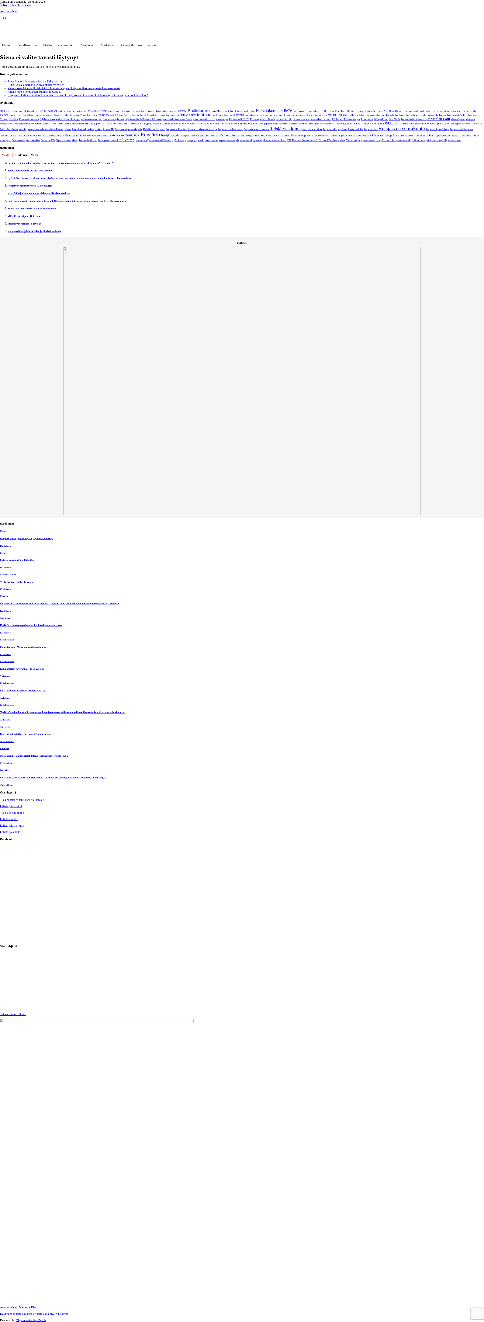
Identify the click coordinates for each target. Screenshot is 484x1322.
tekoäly (75, 140)
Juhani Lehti (289, 115)
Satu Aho (400, 135)
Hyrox (398, 111)
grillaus (252, 111)
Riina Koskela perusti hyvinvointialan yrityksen (36, 84)
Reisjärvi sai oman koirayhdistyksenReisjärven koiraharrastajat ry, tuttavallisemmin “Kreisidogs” (60, 163)
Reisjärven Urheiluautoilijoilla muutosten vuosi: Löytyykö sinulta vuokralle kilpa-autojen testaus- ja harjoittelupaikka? (78, 95)
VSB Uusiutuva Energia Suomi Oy (303, 140)
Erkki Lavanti (212, 110)
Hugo (391, 111)
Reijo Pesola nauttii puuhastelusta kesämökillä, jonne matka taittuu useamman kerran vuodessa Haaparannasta (67, 201)
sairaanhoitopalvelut (362, 135)
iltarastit (4, 114)
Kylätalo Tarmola (267, 119)
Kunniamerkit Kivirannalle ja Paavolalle (30, 170)
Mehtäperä (470, 119)
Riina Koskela (267, 135)
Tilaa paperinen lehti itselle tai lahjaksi (22, 799)
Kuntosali (254, 119)
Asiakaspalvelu (9, 11)
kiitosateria (34, 119)
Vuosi (34, 155)
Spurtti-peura (458, 135)
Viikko (6, 155)
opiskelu (253, 123)
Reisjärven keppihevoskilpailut (128, 129)
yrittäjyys (431, 140)
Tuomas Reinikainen (88, 140)
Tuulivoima (125, 140)
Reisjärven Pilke (355, 129)
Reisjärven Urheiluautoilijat (24, 135)
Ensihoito (195, 110)
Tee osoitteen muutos (12, 812)
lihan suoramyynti (352, 119)
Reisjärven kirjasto (154, 129)
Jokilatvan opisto (186, 114)
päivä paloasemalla (35, 129)
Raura (75, 129)
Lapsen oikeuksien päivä (320, 119)
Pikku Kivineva (397, 123)
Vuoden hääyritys (354, 140)
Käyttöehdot (7, 1313)
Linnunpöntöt (367, 119)
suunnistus (33, 140)
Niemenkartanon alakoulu (168, 123)
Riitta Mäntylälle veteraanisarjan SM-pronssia (35, 81)
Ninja (245, 123)
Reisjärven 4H (105, 129)
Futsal (245, 111)
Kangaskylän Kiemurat (375, 115)
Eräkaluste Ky (226, 111)
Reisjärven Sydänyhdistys (437, 129)
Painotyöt (152, 45)
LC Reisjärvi (338, 119)
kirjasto (56, 119)
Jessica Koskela (124, 115)
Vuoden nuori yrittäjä (372, 140)
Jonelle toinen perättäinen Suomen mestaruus (34, 91)
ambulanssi (36, 111)
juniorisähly (301, 115)
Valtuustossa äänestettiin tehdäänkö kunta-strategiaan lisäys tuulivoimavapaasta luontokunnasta (64, 88)
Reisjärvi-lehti (171, 135)
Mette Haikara (49, 123)
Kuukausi (20, 155)
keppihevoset (453, 115)
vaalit (201, 140)
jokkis (201, 115)
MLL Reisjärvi (93, 123)
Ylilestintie (418, 140)
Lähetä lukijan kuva (12, 825)
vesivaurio (257, 140)
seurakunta (421, 135)
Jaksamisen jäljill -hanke (65, 115)
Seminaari (409, 135)
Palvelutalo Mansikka (288, 123)
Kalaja (361, 115)
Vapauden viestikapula (229, 140)
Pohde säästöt (470, 123)
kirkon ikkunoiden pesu (91, 119)
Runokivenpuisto (301, 135)
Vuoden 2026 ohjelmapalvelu (332, 140)
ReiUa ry (215, 135)
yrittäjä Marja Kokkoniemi (449, 140)
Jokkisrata (210, 115)
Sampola (390, 135)
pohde (441, 123)
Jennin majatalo (107, 114)
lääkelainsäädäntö (409, 119)
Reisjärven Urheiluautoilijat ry (51, 135)
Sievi (431, 135)
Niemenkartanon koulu (198, 123)
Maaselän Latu (438, 119)
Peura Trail (360, 123)
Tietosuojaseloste (26, 1313)
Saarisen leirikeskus (321, 135)
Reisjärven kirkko (174, 129)
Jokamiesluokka (139, 115)
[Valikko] (4, 23)
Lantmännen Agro (301, 119)
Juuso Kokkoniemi (315, 115)
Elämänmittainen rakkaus (166, 111)
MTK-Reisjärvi (109, 123)
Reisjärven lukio (312, 129)
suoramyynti (5, 140)
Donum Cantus (114, 111)
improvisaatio (16, 115)
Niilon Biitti (236, 123)
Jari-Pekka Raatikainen (86, 115)
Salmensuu (378, 135)
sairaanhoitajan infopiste (341, 135)
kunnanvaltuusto (204, 119)
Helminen (351, 111)
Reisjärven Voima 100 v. (98, 135)
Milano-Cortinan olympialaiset (70, 123)
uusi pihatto (192, 140)
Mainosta (24, 1307)
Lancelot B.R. (284, 119)
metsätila (38, 123)
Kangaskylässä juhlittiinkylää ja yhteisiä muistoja (34, 231)
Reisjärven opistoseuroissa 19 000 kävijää (30, 185)
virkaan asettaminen (274, 140)
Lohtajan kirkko (381, 119)
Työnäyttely (179, 140)
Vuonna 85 (404, 140)
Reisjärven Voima (75, 135)
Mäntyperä (146, 123)
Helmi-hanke (341, 111)
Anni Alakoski (49, 110)
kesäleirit (14, 119)
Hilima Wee (371, 111)
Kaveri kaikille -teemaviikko (425, 115)
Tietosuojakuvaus (46, 1313)
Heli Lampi (329, 111)
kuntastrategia (222, 119)
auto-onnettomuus (67, 111)
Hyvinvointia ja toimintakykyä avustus (419, 111)
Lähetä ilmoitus (131, 45)
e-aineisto (136, 111)
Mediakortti (109, 45)
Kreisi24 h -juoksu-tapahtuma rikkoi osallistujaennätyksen (39, 193)
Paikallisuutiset (26, 45)
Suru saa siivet (18, 140)
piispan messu (375, 123)
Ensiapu (182, 110)
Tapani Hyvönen (63, 140)
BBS (104, 110)
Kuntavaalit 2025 (239, 119)
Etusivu (7, 45)
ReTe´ (257, 135)
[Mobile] (4, 31)
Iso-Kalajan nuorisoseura (34, 115)
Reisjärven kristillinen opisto (230, 129)
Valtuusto (211, 140)
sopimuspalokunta (443, 135)
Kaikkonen (353, 115)
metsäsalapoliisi (7, 123)
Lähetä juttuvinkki (11, 806)
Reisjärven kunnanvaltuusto (256, 129)
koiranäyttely (123, 119)
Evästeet (63, 1313)
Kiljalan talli (45, 119)
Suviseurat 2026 (48, 140)
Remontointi (228, 135)
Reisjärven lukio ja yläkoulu (335, 129)
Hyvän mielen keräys (446, 111)
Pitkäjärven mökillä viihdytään (24, 223)
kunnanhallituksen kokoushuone (177, 119)
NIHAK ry (225, 123)
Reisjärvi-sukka (203, 135)
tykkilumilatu (141, 140)
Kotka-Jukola (136, 119)
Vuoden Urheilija (390, 140)
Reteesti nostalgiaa (245, 135)
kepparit (442, 115)
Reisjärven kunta (285, 128)
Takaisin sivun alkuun (13, 1014)
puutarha (22, 129)
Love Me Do (394, 119)
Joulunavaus (236, 114)
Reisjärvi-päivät (188, 135)
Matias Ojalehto (458, 119)
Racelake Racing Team (57, 129)
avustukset (94, 110)
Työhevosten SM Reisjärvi (159, 140)
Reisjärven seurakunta (401, 128)
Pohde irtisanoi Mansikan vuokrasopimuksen (32, 208)
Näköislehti (88, 45)
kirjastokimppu (71, 119)
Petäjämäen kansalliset (330, 123)
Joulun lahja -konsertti (254, 115)
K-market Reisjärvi (336, 114)
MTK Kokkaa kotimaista (128, 123)
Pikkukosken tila (416, 123)
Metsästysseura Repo (24, 123)
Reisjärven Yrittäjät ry (124, 135)
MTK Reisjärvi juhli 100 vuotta (24, 216)
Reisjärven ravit (371, 129)
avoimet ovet (81, 111)
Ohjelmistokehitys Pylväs (31, 1320)
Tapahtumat (64, 45)
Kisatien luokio (109, 119)
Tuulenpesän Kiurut (107, 140)
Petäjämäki (346, 123)
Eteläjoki (238, 111)
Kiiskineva (24, 119)
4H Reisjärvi (5, 111)
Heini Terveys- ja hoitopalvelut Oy (308, 111)
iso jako (49, 115)
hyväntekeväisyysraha (466, 111)
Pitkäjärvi (430, 123)
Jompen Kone (222, 115)
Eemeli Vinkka (147, 111)
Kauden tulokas (406, 115)
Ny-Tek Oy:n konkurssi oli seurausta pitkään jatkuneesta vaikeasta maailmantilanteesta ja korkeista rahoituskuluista (70, 178)
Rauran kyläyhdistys (87, 129)
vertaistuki (246, 140)
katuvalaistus (392, 115)
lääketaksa (422, 119)
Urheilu (46, 45)
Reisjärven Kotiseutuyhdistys (199, 129)
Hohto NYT (383, 111)
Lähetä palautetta (10, 832)
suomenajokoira (472, 135)
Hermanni (361, 111)
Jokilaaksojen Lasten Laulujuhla (161, 115)
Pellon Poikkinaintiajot (309, 123)
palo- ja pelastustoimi (268, 123)
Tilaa (3, 17)
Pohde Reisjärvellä (455, 123)
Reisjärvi (150, 134)
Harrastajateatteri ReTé (274, 110)
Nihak (216, 123)
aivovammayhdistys (21, 111)
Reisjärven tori (456, 129)
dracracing (126, 111)
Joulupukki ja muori (274, 115)
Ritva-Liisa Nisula (282, 135)
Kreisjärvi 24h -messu (152, 119)
